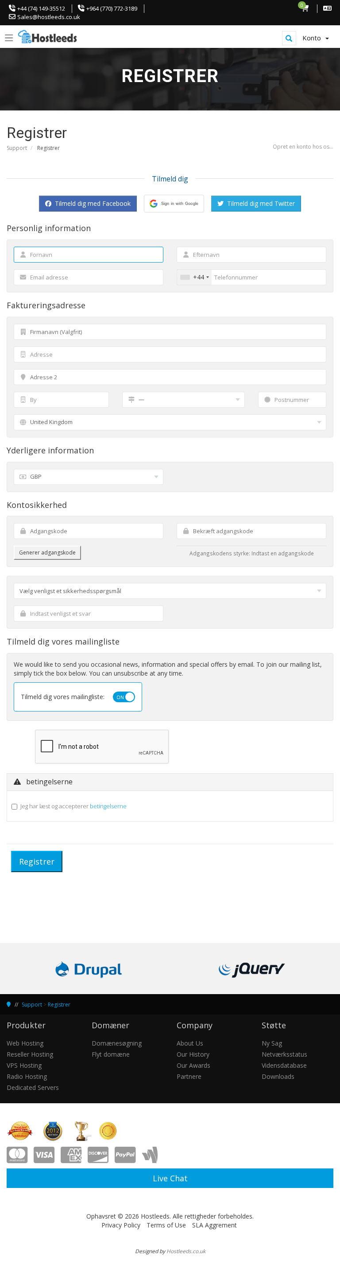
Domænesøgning (117, 1043)
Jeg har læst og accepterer (73, 806)
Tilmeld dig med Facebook (92, 203)
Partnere (189, 1076)
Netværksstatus (284, 1054)
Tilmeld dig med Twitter (260, 203)
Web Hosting (25, 1043)
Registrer (59, 1004)
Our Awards (193, 1065)
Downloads (278, 1076)
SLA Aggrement (214, 1225)
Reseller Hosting (30, 1054)
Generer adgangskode (47, 552)
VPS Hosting (24, 1065)
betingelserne (108, 806)
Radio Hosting (27, 1076)
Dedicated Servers (33, 1087)
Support (17, 148)
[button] (174, 203)
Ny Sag (272, 1043)
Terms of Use (166, 1225)
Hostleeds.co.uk (185, 1251)
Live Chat (170, 1178)
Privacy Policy (120, 1225)
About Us (190, 1043)
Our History (193, 1054)
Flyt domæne (111, 1054)
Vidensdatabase (284, 1065)
